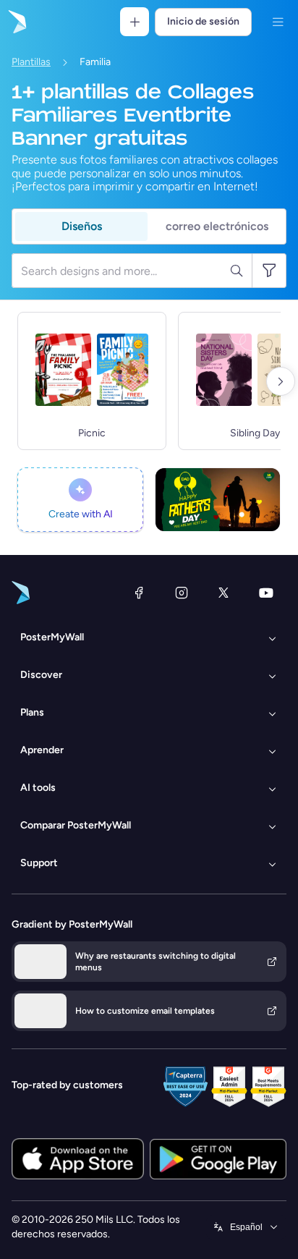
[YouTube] (266, 592)
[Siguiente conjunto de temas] (280, 381)
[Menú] (277, 21)
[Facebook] (138, 592)
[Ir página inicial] (16, 21)
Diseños (81, 226)
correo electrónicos (217, 226)
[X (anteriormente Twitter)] (223, 592)
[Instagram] (181, 592)
